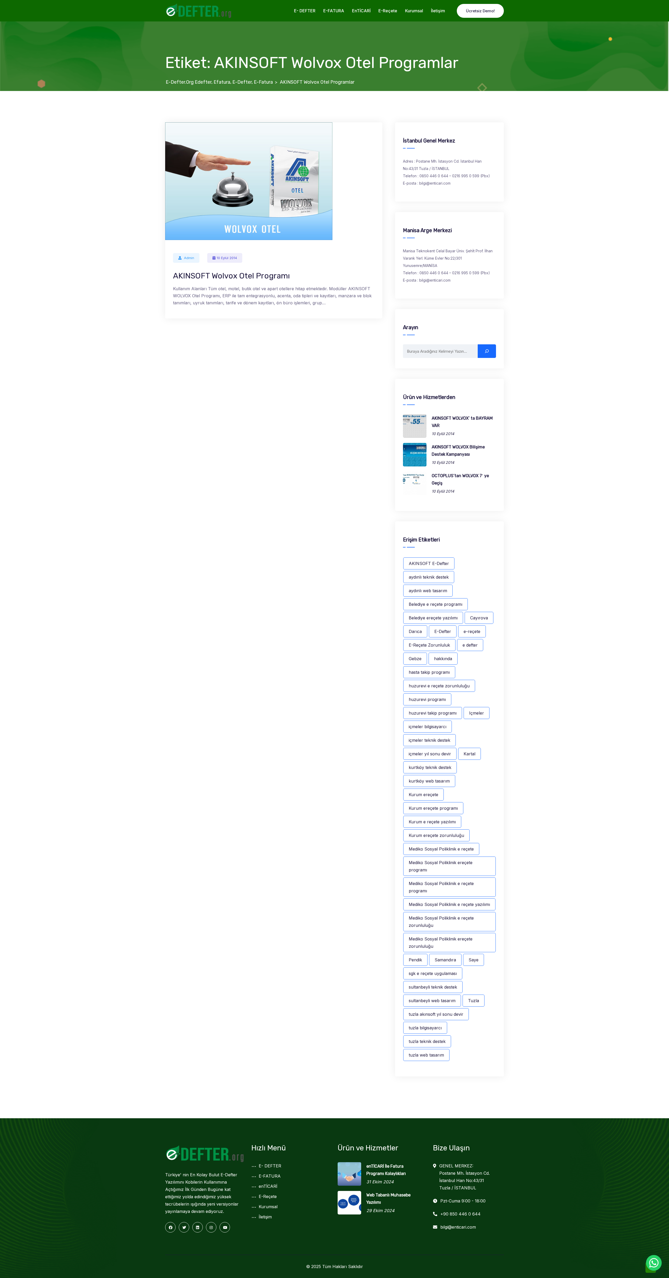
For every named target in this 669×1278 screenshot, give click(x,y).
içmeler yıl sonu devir (430, 753)
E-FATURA (333, 10)
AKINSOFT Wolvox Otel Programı (231, 276)
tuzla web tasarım (426, 1055)
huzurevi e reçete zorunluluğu (439, 685)
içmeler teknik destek (429, 740)
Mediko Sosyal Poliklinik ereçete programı (440, 866)
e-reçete (472, 631)
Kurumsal (414, 10)
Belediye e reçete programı (435, 604)
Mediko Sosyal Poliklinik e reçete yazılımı (449, 904)
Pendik (415, 959)
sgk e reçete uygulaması (433, 973)
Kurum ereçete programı (433, 808)
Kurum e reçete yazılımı (432, 821)
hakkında (443, 658)
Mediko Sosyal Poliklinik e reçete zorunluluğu (441, 921)
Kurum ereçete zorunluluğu (436, 835)
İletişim (438, 10)
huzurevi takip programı (433, 713)
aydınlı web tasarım (428, 590)
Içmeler (476, 713)
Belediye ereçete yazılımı (433, 617)
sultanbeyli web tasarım (432, 1000)
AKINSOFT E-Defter (429, 563)
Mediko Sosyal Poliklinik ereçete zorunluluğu (440, 942)
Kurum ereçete (423, 794)
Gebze (415, 658)
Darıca (415, 631)
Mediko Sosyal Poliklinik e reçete (441, 849)
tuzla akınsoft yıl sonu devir (436, 1014)
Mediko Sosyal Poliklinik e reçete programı (441, 887)
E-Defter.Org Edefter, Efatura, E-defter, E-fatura (219, 82)
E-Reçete (387, 10)
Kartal (469, 753)
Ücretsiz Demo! (480, 10)
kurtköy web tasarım (429, 781)
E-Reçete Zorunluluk (429, 645)
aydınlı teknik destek (429, 577)
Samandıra (445, 959)
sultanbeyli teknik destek (433, 987)
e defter (470, 645)
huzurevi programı (427, 699)
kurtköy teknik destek (430, 767)
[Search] (487, 351)
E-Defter (442, 631)
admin (189, 258)
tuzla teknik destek (427, 1041)
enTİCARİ (361, 10)
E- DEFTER (304, 10)
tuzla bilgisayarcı (425, 1027)
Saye (473, 959)
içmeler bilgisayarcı (427, 726)
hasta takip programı (429, 672)
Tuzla (473, 1000)
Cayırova (479, 617)
